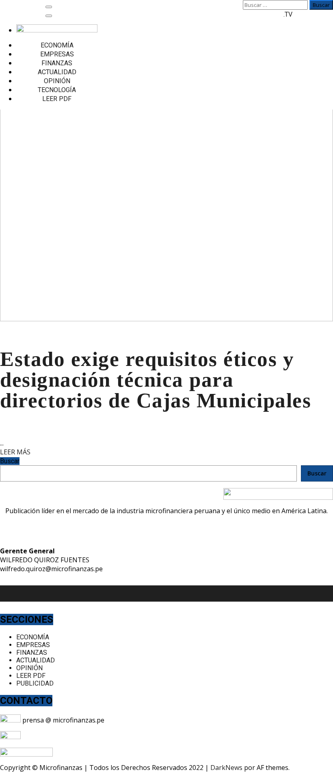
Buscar (9, 461)
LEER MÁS (15, 451)
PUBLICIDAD (35, 683)
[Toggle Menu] (48, 16)
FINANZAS (56, 63)
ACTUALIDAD (57, 72)
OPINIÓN (57, 81)
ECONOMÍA (57, 45)
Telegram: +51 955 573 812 (62, 736)
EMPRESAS (57, 54)
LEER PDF (56, 99)
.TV (287, 14)
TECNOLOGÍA (57, 90)
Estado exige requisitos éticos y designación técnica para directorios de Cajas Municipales (155, 380)
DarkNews (226, 767)
